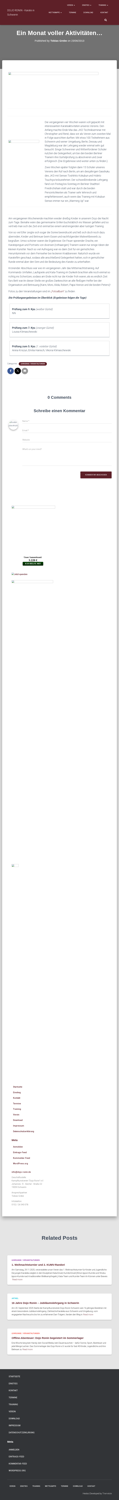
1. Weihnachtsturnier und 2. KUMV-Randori (38, 1264)
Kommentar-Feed (21, 1158)
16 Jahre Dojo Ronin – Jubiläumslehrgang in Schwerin (45, 1303)
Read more (17, 1279)
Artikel (15, 1298)
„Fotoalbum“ (57, 291)
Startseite (17, 1087)
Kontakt (104, 13)
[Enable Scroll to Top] (113, 1494)
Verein (70, 5)
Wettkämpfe (54, 13)
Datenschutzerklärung (23, 1131)
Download (88, 13)
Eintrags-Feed (20, 1152)
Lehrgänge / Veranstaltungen (33, 364)
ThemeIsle (107, 1493)
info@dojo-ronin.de (21, 1172)
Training (103, 5)
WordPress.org (20, 1163)
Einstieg (86, 5)
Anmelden (18, 1147)
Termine (72, 13)
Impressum (18, 1126)
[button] (74, 5)
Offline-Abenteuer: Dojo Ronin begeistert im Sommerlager (48, 1338)
